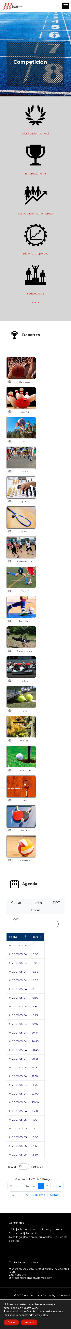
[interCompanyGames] (13, 6)
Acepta (11, 1322)
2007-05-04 (19, 945)
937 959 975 (18, 1274)
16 (26, 1194)
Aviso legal (15, 1236)
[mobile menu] (65, 6)
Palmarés (31, 1233)
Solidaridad (16, 1233)
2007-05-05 (19, 1119)
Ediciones (23, 1229)
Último (54, 1194)
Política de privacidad (38, 1236)
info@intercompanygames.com (31, 1277)
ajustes (43, 1315)
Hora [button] (35, 936)
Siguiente (39, 1194)
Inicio (12, 1229)
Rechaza (29, 1322)
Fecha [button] (13, 936)
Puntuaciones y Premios (47, 1229)
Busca (14, 918)
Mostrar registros (25, 1166)
